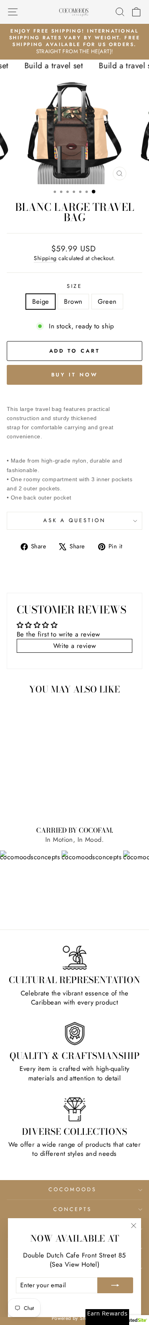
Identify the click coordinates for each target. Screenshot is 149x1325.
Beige (40, 301)
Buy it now (74, 374)
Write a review (74, 645)
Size (75, 286)
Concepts (72, 1209)
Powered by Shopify (74, 1318)
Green (107, 301)
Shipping (45, 258)
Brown (73, 301)
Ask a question (74, 520)
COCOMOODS (72, 1189)
